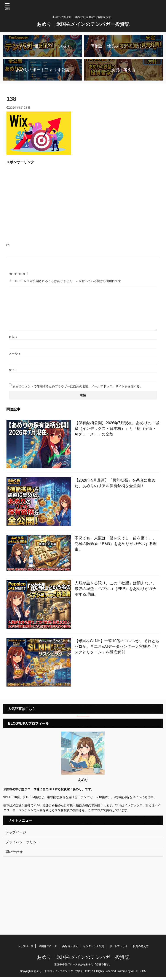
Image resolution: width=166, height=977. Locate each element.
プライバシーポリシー (22, 841)
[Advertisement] (83, 198)
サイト (13, 370)
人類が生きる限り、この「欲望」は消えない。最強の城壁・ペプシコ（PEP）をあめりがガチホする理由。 (115, 588)
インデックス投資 (93, 946)
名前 (13, 337)
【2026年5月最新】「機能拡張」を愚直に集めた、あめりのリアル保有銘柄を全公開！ (115, 482)
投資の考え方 (140, 946)
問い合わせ (14, 851)
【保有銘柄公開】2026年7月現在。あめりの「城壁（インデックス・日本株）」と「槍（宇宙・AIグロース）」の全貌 (117, 428)
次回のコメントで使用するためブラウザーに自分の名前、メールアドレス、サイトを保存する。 (78, 386)
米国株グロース (48, 946)
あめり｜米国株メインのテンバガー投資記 (83, 23)
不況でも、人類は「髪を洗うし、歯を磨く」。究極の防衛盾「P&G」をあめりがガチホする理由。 (116, 543)
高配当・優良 (70, 946)
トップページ (15, 832)
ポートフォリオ (118, 946)
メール (14, 353)
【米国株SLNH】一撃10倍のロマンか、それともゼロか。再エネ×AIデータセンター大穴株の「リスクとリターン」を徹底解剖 (117, 646)
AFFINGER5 (138, 971)
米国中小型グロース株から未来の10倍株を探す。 (83, 964)
